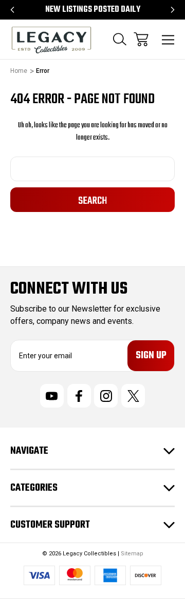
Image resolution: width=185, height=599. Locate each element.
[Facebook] (79, 396)
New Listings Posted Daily (92, 9)
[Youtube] (52, 396)
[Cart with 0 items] (141, 39)
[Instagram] (106, 396)
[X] (133, 396)
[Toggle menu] (168, 39)
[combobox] (92, 169)
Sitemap (132, 553)
